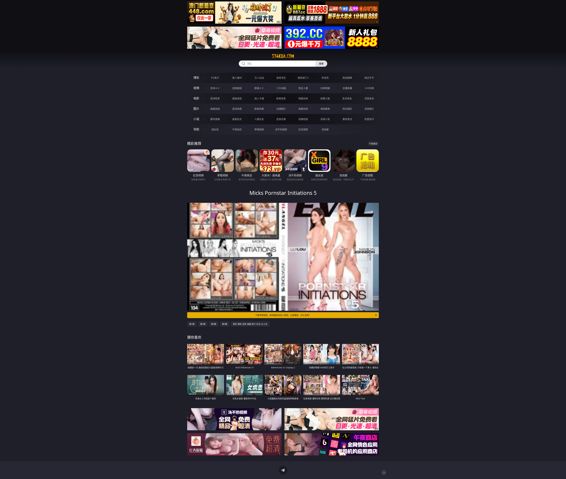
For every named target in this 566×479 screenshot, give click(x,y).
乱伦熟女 (347, 98)
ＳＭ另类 (369, 88)
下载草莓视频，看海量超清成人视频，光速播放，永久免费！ (283, 315)
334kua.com (283, 56)
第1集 (192, 324)
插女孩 (215, 129)
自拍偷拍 (237, 88)
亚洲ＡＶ (215, 88)
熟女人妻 (303, 88)
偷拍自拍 (237, 98)
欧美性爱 (281, 98)
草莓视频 (259, 129)
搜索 (321, 63)
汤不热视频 (281, 129)
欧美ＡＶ (259, 88)
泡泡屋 (325, 129)
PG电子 (215, 77)
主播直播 (347, 88)
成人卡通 (259, 98)
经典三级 (325, 98)
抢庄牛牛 (369, 77)
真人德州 (237, 77)
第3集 (213, 324)
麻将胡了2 (303, 77)
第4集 (224, 324)
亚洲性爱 (215, 98)
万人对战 (259, 77)
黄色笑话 (347, 119)
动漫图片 (281, 108)
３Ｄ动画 (281, 88)
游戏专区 (281, 77)
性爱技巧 (369, 119)
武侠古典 (281, 119)
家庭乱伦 (237, 119)
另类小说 (325, 119)
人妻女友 (259, 119)
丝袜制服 (325, 88)
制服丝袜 (303, 98)
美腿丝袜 (303, 108)
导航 (196, 129)
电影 (196, 98)
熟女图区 (347, 108)
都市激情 (215, 119)
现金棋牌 (347, 77)
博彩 (196, 78)
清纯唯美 (325, 108)
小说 (196, 119)
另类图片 (369, 108)
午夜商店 (237, 129)
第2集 (202, 324)
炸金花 (325, 77)
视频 (196, 88)
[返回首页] (383, 472)
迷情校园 (303, 119)
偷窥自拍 (215, 108)
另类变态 (369, 98)
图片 (196, 109)
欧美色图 (259, 108)
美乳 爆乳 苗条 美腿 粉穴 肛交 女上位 (250, 324)
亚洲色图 (237, 108)
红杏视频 (303, 129)
